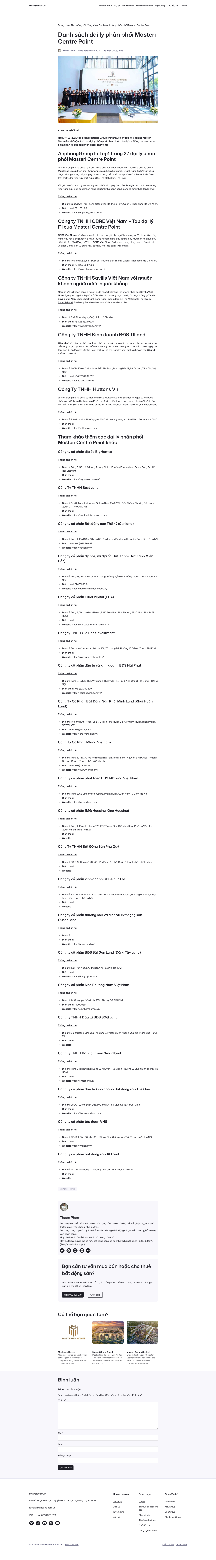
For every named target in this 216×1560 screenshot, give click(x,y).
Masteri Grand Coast (102, 1352)
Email (61, 1444)
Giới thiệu (117, 1501)
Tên (60, 1433)
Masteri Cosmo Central (138, 1352)
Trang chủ (63, 25)
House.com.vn (71, 1544)
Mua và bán (144, 1514)
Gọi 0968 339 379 (73, 1294)
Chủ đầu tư (144, 1525)
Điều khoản (168, 1544)
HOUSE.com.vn (37, 5)
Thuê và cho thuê (147, 1520)
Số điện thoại (64, 1455)
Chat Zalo (95, 1294)
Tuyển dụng (118, 1511)
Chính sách (181, 1544)
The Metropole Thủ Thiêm (137, 299)
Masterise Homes (67, 1188)
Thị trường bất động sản (84, 25)
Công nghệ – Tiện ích (149, 1530)
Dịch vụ (116, 1506)
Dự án (142, 1501)
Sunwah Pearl (65, 302)
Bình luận (63, 1400)
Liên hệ (116, 1516)
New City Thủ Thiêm (108, 404)
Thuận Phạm (70, 1217)
